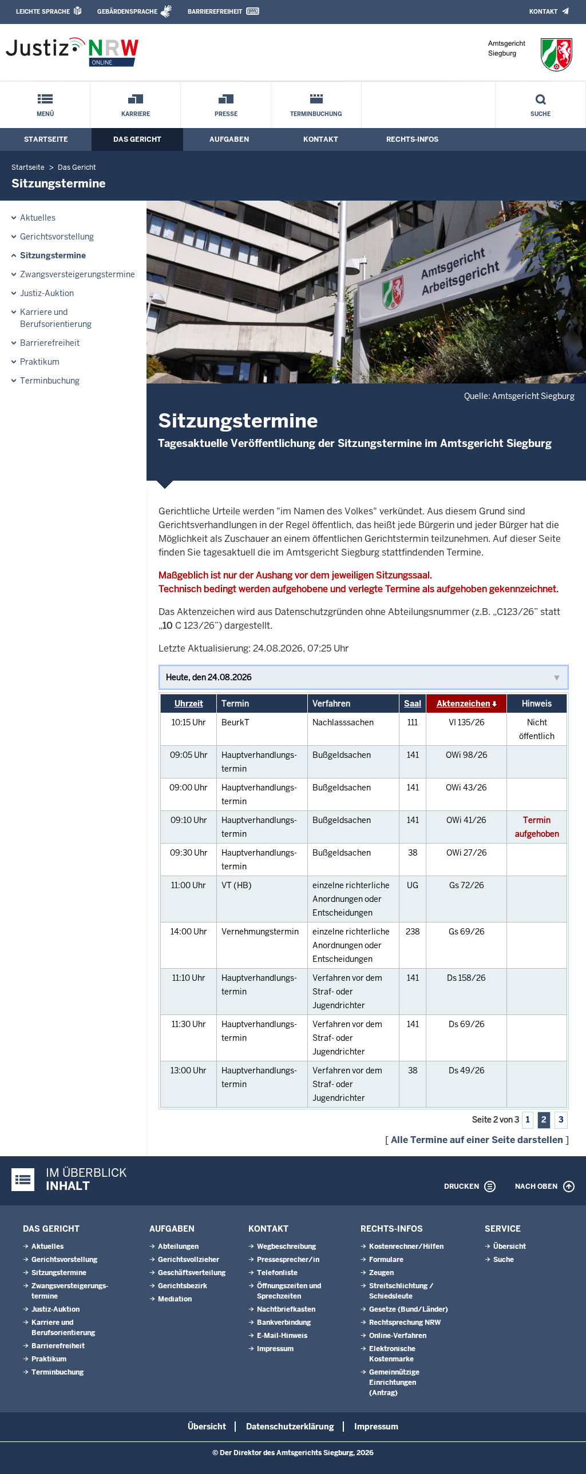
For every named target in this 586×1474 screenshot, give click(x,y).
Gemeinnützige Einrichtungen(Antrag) (394, 1382)
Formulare (386, 1259)
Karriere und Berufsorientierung (56, 318)
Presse (226, 114)
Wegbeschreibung (286, 1246)
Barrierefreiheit (215, 11)
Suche (540, 114)
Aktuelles (38, 218)
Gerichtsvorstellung (57, 236)
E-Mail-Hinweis (282, 1335)
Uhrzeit (189, 703)
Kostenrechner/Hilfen (406, 1246)
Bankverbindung (284, 1322)
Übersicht (509, 1246)
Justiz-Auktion (47, 293)
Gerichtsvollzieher (188, 1259)
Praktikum (40, 362)
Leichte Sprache (43, 11)
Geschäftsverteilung (191, 1272)
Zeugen (381, 1272)
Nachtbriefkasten (286, 1309)
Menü (45, 114)
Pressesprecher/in (288, 1259)
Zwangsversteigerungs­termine (77, 274)
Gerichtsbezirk (182, 1286)
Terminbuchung (316, 114)
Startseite (46, 139)
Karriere (135, 114)
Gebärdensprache (127, 11)
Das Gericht (137, 139)
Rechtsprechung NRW (405, 1322)
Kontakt (543, 11)
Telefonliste (277, 1272)
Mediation (175, 1299)
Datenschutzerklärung (290, 1426)
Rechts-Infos (412, 139)
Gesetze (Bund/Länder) (408, 1309)
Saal (412, 703)
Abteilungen (178, 1246)
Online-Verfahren (397, 1335)
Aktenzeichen (463, 703)
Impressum (275, 1348)
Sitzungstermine (53, 255)
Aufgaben (229, 139)
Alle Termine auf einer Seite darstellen (477, 1140)
